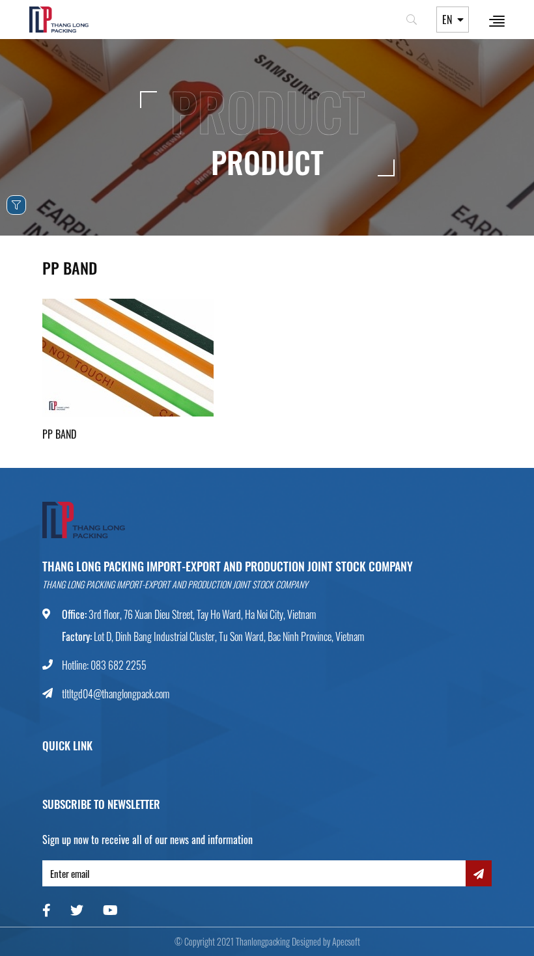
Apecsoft (346, 941)
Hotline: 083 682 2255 (104, 665)
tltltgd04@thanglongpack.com (115, 694)
